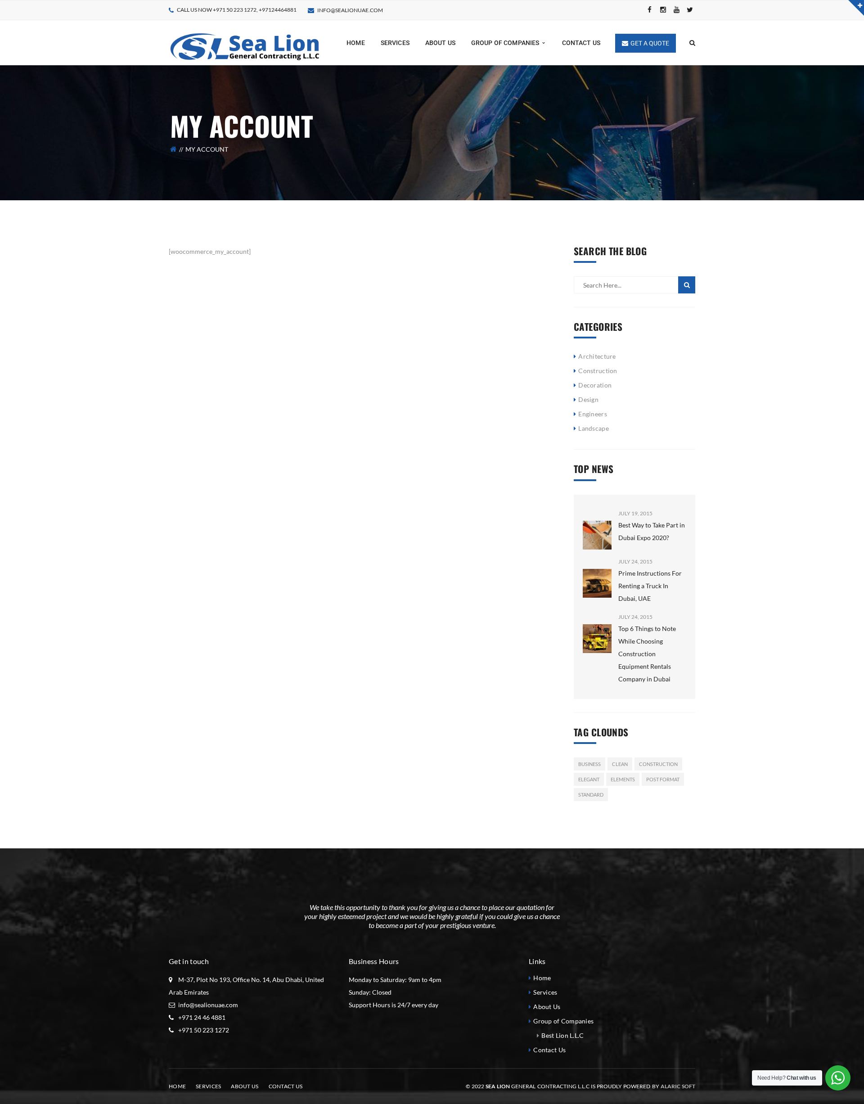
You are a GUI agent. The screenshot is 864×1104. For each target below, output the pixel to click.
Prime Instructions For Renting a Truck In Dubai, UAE (650, 585)
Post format (663, 779)
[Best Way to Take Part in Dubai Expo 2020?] (597, 529)
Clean (620, 764)
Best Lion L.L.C (562, 1035)
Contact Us (549, 1050)
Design (588, 399)
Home (542, 978)
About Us (546, 1006)
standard (590, 795)
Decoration (595, 385)
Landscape (593, 428)
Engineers (592, 414)
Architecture (597, 356)
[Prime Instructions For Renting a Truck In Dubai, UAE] (597, 577)
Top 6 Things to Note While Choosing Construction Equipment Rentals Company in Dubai (647, 654)
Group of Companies (563, 1021)
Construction (597, 370)
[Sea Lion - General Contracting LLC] (251, 42)
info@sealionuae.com (350, 10)
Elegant (588, 779)
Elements (623, 779)
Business (589, 764)
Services (545, 992)
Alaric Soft (678, 1086)
